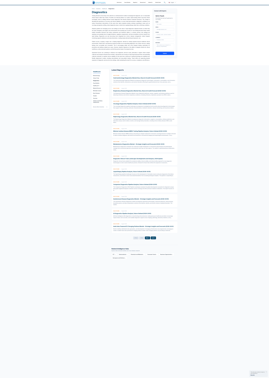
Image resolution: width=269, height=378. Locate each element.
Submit (165, 53)
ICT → (114, 254)
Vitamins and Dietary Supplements (97, 101)
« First (135, 237)
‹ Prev (141, 237)
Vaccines (95, 98)
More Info (253, 375)
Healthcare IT (96, 85)
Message (158, 42)
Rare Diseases (96, 93)
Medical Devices (97, 88)
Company (158, 37)
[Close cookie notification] (266, 372)
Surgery (95, 95)
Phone (157, 32)
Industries (98, 8)
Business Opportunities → (166, 254)
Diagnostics (96, 80)
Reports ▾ (135, 2)
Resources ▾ (143, 2)
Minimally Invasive (97, 90)
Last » (153, 237)
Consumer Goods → (152, 254)
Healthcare (104, 8)
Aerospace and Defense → (119, 258)
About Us (150, 2)
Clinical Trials (96, 78)
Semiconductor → (123, 254)
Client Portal (158, 2)
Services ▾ (119, 2)
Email (157, 27)
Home (93, 8)
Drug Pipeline (96, 83)
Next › (147, 237)
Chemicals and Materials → (137, 254)
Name (157, 21)
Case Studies (127, 2)
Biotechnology (96, 75)
